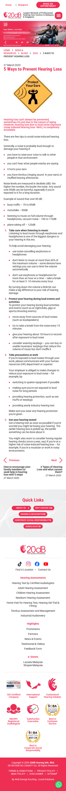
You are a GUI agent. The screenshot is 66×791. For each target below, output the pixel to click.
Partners (33, 634)
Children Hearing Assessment (33, 592)
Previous (14, 460)
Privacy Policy (46, 770)
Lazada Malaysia (33, 662)
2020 (35, 53)
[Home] (12, 15)
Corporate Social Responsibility (32, 520)
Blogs (24, 53)
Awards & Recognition (33, 514)
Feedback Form (33, 648)
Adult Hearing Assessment (33, 588)
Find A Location (24, 569)
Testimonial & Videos (33, 643)
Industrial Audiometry (33, 615)
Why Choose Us (43, 508)
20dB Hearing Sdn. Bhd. (42, 762)
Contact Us (44, 569)
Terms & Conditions (20, 770)
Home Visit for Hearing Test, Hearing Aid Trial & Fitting (33, 604)
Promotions (33, 629)
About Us (21, 508)
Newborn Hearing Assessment (33, 597)
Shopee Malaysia (33, 665)
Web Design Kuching (25, 779)
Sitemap (52, 773)
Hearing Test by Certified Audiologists (33, 583)
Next (54, 460)
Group (9, 5)
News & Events (33, 638)
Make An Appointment (48, 5)
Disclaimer (36, 773)
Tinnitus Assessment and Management (33, 610)
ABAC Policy (18, 773)
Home (7, 50)
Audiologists (32, 526)
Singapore (23, 5)
